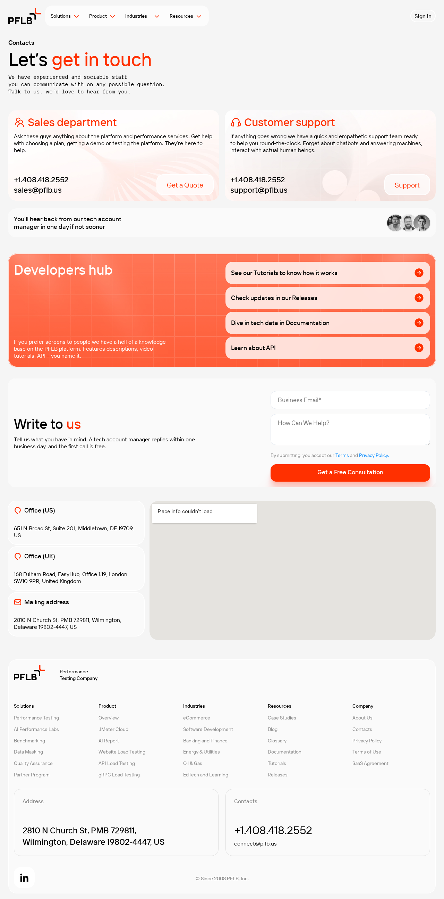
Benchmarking (29, 741)
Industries (138, 16)
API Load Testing (117, 763)
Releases (278, 775)
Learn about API (253, 348)
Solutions (61, 16)
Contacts (362, 729)
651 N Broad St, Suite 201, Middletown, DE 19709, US (74, 532)
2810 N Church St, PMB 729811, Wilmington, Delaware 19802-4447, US (67, 623)
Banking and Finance (205, 741)
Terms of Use (366, 752)
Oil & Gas (192, 763)
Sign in (423, 16)
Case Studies (282, 718)
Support (407, 185)
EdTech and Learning (205, 775)
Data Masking (28, 752)
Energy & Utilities (201, 752)
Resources (181, 16)
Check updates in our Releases (274, 298)
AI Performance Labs (36, 729)
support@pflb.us (259, 189)
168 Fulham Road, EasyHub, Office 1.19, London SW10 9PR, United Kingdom (70, 577)
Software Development (208, 729)
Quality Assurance (33, 763)
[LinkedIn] (24, 877)
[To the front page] (24, 16)
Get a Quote (185, 185)
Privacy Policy (367, 741)
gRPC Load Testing (119, 775)
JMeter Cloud (113, 729)
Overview (109, 718)
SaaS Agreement (370, 763)
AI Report (109, 741)
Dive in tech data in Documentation (280, 323)
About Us (362, 718)
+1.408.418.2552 (41, 179)
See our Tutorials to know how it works (284, 273)
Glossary (277, 741)
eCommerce (196, 718)
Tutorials (277, 763)
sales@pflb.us (38, 189)
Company (362, 706)
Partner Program (32, 775)
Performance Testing (36, 718)
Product (98, 16)
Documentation (284, 752)
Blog (273, 729)
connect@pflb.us (255, 843)
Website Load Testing (122, 752)
